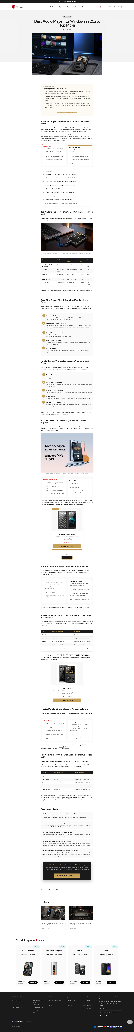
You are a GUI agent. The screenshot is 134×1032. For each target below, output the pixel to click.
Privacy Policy (86, 1000)
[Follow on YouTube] (103, 1015)
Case (34, 1012)
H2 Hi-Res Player (28, 951)
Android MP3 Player (38, 1007)
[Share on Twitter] (49, 889)
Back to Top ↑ (67, 557)
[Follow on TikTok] (107, 1015)
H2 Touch (61, 746)
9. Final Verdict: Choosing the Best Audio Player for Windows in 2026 (60, 203)
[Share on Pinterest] (53, 889)
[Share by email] (56, 889)
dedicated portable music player (78, 412)
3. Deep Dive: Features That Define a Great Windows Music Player (59, 181)
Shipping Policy (87, 1005)
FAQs (67, 1003)
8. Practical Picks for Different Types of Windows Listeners (57, 199)
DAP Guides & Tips (67, 16)
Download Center (70, 1000)
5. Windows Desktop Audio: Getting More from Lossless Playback (59, 188)
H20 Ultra (80, 951)
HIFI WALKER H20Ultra (81, 500)
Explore (61, 7)
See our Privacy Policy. (111, 1012)
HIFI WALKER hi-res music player (76, 799)
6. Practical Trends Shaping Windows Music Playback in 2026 (58, 192)
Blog (50, 1005)
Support (69, 7)
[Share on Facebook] (46, 889)
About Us (51, 1003)
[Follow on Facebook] (100, 1015)
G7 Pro (106, 951)
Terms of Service (87, 1008)
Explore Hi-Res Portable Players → (67, 875)
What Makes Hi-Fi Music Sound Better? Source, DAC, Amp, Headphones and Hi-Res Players (81, 924)
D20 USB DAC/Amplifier (54, 951)
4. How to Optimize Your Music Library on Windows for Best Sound (59, 185)
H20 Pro (86, 745)
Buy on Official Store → (67, 546)
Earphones (35, 1010)
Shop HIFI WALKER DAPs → (67, 112)
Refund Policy (86, 1003)
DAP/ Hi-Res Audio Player (38, 1001)
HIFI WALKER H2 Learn (55, 1000)
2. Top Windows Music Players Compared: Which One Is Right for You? (60, 177)
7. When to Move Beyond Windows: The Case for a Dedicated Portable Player (62, 196)
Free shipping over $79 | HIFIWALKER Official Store (67, 1)
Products (52, 7)
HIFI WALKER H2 (85, 654)
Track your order (79, 7)
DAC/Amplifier (36, 1005)
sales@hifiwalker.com (17, 1007)
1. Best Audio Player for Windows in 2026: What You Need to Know (59, 174)
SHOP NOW (33, 982)
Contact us (69, 1005)
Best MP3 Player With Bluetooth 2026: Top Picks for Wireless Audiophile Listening (52, 924)
